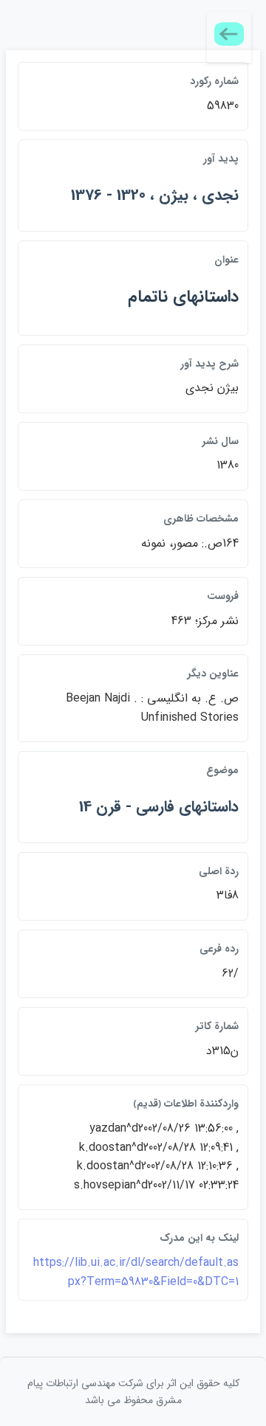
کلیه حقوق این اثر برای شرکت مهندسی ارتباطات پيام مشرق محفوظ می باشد (133, 1391)
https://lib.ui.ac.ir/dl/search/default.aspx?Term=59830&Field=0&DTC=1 (136, 1272)
